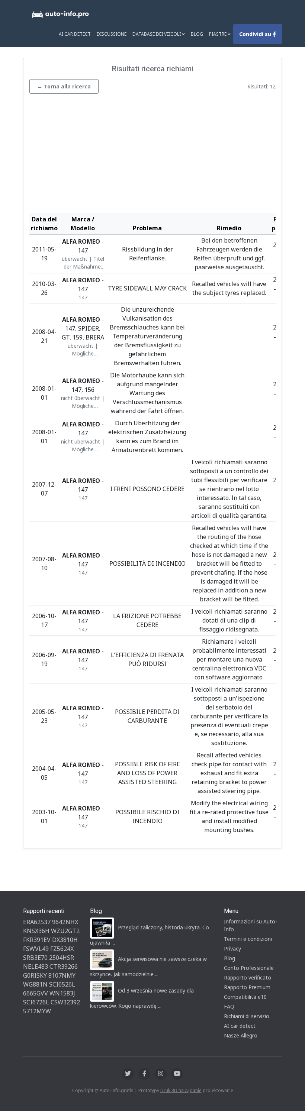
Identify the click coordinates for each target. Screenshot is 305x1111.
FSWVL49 (36, 949)
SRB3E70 (35, 958)
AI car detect (240, 1025)
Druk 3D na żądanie (181, 1090)
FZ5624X (62, 949)
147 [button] (82, 297)
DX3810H (65, 940)
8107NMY (62, 975)
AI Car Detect (75, 34)
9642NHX (65, 922)
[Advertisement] (152, 155)
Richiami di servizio (246, 1016)
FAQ (229, 1006)
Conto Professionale (249, 967)
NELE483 (35, 966)
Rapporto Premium (247, 987)
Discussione (111, 34)
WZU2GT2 (65, 931)
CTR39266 (63, 966)
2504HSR (61, 958)
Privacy (232, 948)
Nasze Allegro (240, 1035)
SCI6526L (62, 984)
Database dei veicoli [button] (157, 34)
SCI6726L (36, 1002)
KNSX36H (36, 931)
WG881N (35, 984)
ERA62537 (37, 922)
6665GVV (35, 993)
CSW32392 (65, 1002)
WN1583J (62, 993)
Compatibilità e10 (245, 996)
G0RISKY (35, 975)
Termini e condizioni (248, 938)
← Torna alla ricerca (64, 86)
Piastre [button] (218, 34)
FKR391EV (37, 940)
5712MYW (37, 1011)
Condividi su (256, 34)
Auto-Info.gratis (117, 1090)
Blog (197, 34)
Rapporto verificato (247, 977)
